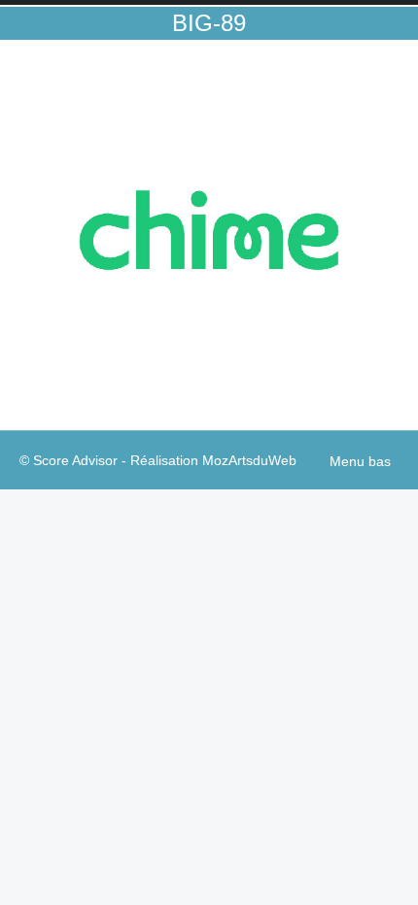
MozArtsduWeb (249, 460)
